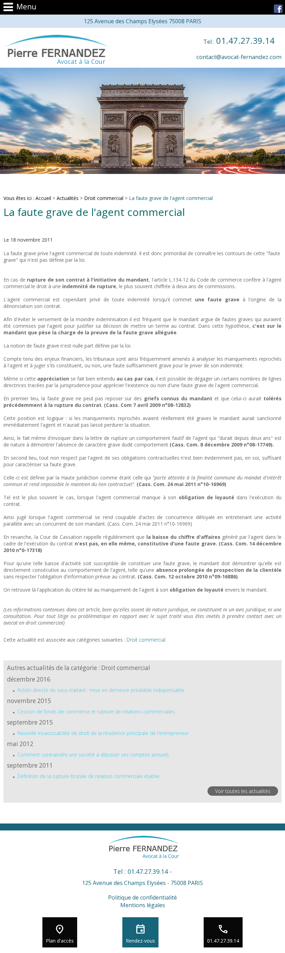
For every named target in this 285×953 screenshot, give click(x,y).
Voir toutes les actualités (242, 791)
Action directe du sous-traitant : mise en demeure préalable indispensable (101, 690)
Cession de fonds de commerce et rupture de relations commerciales (96, 711)
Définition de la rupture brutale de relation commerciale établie (88, 776)
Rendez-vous (140, 940)
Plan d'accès (60, 940)
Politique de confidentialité (142, 897)
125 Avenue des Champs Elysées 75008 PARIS (142, 21)
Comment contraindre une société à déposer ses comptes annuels (93, 754)
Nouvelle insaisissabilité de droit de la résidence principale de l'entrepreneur (103, 733)
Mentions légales (142, 905)
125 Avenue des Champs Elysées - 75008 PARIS (142, 883)
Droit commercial (103, 198)
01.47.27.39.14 (239, 40)
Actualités (68, 198)
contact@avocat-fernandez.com (239, 57)
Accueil (43, 198)
